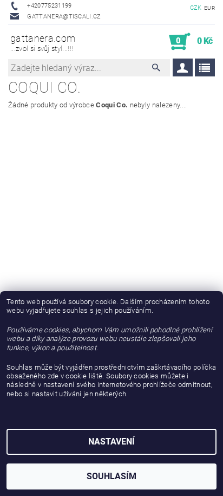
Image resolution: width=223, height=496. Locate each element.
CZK (196, 7)
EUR (209, 8)
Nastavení (111, 441)
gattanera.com (42, 43)
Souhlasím (111, 476)
